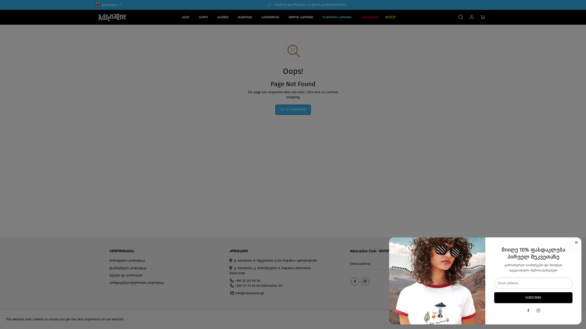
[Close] (576, 242)
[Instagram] (538, 310)
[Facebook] (528, 310)
